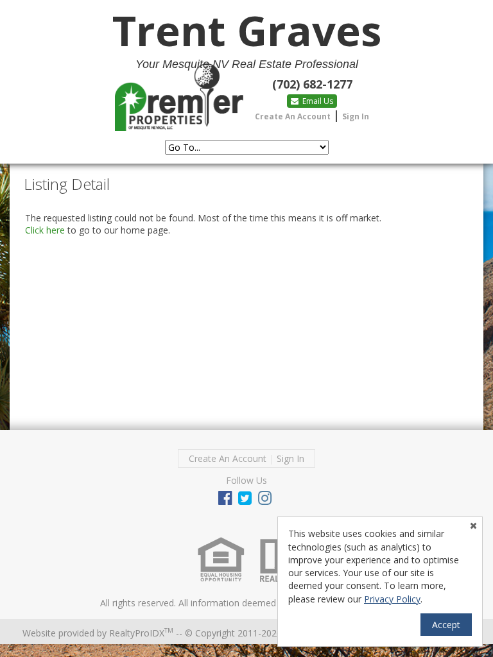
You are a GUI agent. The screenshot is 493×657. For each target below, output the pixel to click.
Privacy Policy (392, 599)
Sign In (355, 116)
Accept (446, 625)
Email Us (316, 101)
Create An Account (293, 116)
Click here (45, 230)
